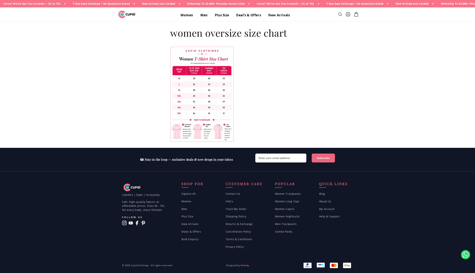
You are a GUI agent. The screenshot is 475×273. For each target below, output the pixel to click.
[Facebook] (137, 223)
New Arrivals (190, 224)
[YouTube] (130, 223)
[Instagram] (124, 223)
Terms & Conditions (239, 239)
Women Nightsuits (287, 216)
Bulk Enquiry (190, 239)
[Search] (340, 14)
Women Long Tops (287, 201)
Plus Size (187, 216)
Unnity (245, 265)
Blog (322, 193)
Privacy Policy (235, 247)
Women (186, 201)
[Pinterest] (143, 223)
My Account (327, 209)
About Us (325, 201)
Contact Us (233, 193)
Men (184, 209)
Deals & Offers (191, 231)
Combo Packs (284, 231)
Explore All (188, 193)
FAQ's (229, 201)
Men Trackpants (286, 224)
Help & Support (329, 216)
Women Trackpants (288, 193)
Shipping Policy (236, 216)
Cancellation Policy (238, 231)
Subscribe (323, 158)
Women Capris (284, 209)
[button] (188, 15)
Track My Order (236, 209)
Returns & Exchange (239, 224)
